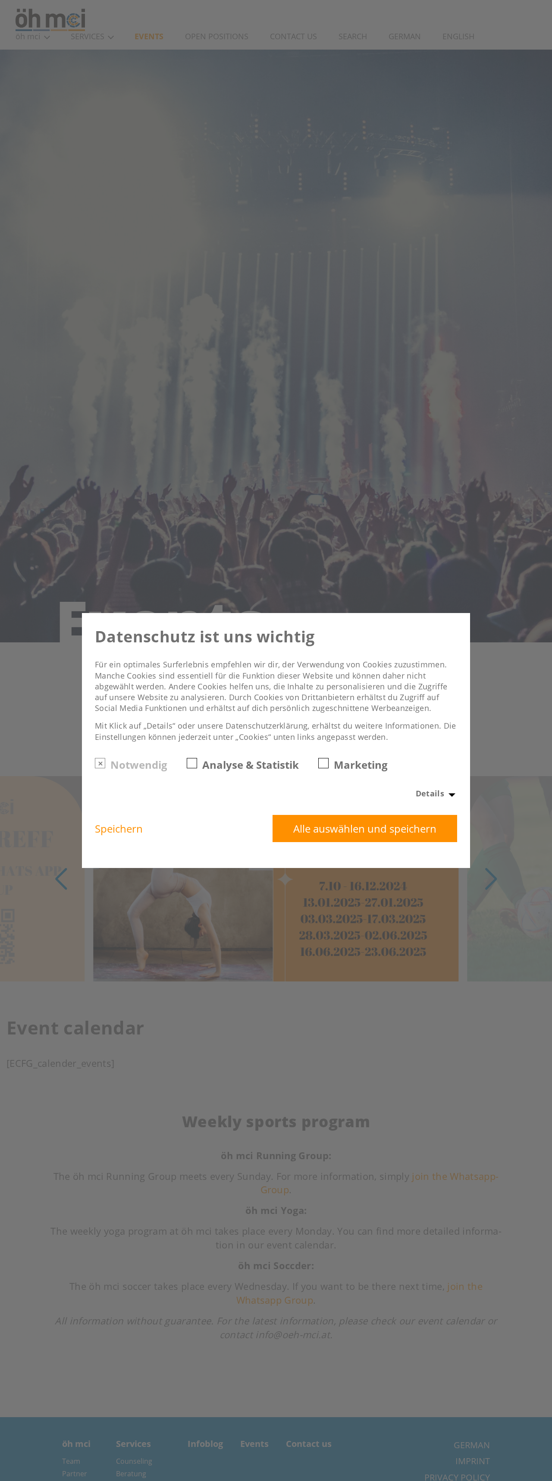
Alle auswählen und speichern (364, 828)
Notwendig (138, 764)
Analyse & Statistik (250, 764)
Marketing (361, 764)
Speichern (119, 828)
